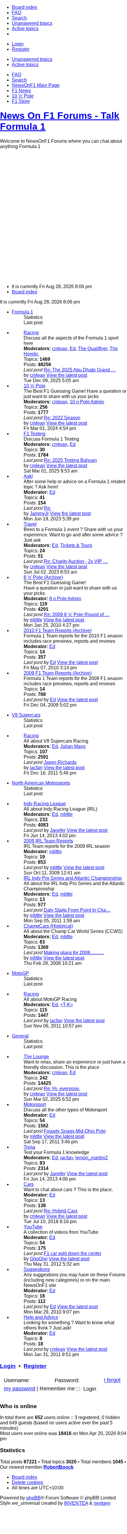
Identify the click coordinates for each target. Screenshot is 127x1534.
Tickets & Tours (76, 545)
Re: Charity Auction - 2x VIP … (76, 561)
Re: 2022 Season (62, 417)
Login (8, 1366)
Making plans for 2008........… (74, 952)
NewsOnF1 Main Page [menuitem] (36, 85)
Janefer (58, 830)
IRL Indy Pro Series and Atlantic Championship (73, 878)
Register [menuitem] (21, 49)
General (20, 1035)
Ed (73, 348)
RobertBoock (58, 1467)
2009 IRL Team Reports (48, 840)
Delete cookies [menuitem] (27, 1482)
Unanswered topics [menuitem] (32, 59)
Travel (30, 524)
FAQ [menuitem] (16, 74)
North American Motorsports (41, 782)
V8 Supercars (26, 715)
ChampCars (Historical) (48, 925)
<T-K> (66, 1004)
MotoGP (20, 973)
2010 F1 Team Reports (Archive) (58, 630)
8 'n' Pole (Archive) (43, 577)
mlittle (36, 619)
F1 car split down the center (72, 1253)
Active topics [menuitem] (25, 64)
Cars (29, 1184)
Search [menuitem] (19, 79)
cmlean (59, 348)
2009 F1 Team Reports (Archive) (58, 673)
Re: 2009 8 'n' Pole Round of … (77, 614)
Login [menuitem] (18, 43)
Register (35, 1366)
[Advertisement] (63, 215)
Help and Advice (41, 1317)
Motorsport (35, 1104)
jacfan (36, 767)
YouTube (33, 1226)
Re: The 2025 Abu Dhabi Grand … (80, 369)
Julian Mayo (73, 746)
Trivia (29, 1147)
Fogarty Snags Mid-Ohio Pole (75, 1131)
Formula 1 (22, 311)
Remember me (58, 1389)
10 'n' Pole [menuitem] (23, 95)
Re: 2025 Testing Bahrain (70, 460)
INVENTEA (76, 1503)
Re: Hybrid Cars (60, 1210)
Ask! (28, 476)
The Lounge (36, 1056)
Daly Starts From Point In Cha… (77, 910)
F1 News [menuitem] (21, 90)
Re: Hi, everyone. (62, 1088)
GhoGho (39, 1258)
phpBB (33, 1497)
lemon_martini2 (91, 1157)
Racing (31, 332)
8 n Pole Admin (65, 598)
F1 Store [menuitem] (21, 101)
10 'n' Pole (34, 385)
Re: (47, 508)
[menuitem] (24, 7)
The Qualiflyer (92, 348)
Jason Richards (60, 762)
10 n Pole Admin (87, 401)
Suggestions (37, 1269)
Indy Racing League (45, 803)
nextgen (102, 1503)
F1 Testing (34, 433)
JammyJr (39, 513)
